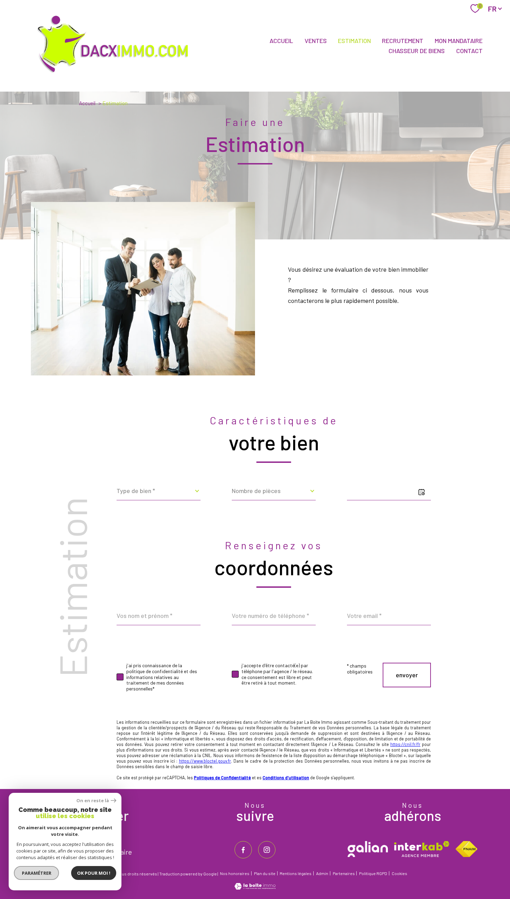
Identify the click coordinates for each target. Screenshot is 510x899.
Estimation (354, 41)
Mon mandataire (459, 41)
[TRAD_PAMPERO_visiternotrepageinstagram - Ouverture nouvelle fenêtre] (266, 849)
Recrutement (402, 41)
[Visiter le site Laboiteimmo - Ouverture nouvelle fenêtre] (255, 887)
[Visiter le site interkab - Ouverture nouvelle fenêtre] (421, 849)
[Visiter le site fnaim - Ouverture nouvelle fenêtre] (466, 849)
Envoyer (407, 675)
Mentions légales (296, 873)
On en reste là (92, 800)
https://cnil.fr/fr (405, 744)
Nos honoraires (234, 873)
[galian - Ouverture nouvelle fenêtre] (368, 849)
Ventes (316, 41)
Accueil (281, 41)
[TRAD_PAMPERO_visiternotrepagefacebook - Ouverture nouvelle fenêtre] (243, 849)
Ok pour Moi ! (93, 873)
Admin (322, 873)
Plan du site (264, 873)
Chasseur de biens (417, 50)
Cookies (399, 873)
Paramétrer (36, 873)
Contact (469, 50)
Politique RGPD (373, 873)
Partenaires (344, 873)
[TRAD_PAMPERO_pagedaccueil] (116, 73)
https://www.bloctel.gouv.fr (205, 761)
